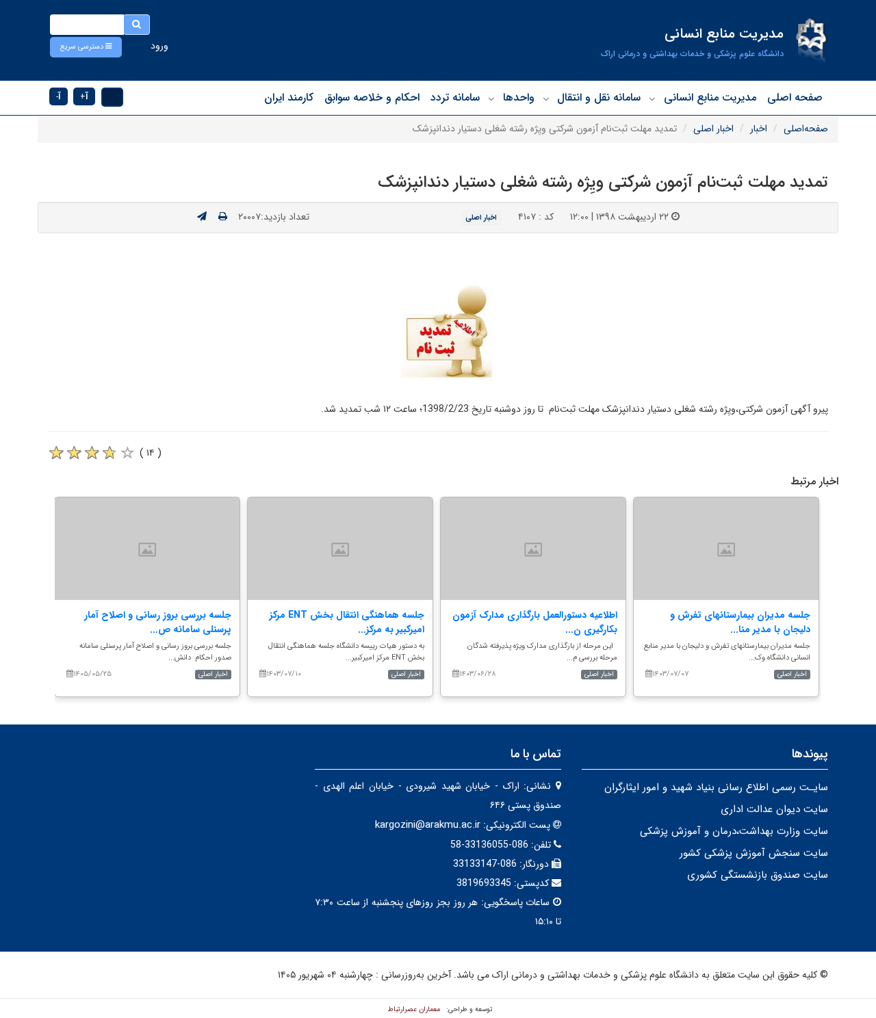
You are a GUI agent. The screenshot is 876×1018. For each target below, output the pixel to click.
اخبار (758, 128)
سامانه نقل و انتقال (599, 97)
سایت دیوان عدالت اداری (774, 809)
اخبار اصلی (713, 128)
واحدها (518, 97)
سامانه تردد (455, 97)
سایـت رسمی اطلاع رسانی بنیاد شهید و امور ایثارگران (716, 787)
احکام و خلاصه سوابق (372, 97)
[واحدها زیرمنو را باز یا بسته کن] (491, 98)
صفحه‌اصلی (806, 128)
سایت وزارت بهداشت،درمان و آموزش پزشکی (734, 831)
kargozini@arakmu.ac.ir (427, 825)
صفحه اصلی (795, 97)
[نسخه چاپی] (222, 216)
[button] (86, 47)
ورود (159, 45)
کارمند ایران (288, 97)
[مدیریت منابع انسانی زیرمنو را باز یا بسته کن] (652, 98)
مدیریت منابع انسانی (710, 97)
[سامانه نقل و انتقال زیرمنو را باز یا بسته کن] (546, 98)
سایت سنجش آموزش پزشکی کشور (754, 853)
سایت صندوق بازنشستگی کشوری (757, 875)
